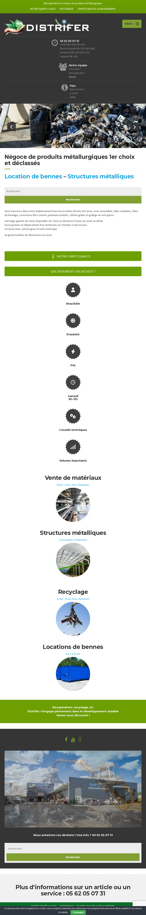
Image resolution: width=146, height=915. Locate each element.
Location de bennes (33, 176)
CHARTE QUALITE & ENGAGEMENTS (97, 8)
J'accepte (78, 912)
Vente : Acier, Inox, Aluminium (72, 484)
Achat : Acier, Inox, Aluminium (73, 599)
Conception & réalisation (73, 539)
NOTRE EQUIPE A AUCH (42, 8)
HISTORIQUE (66, 8)
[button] (11, 127)
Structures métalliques (101, 176)
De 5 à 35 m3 (73, 654)
